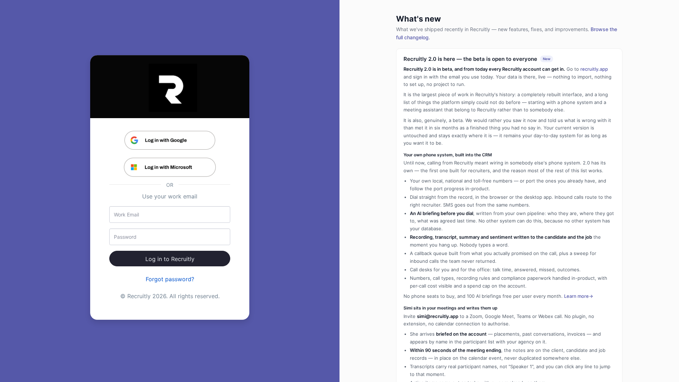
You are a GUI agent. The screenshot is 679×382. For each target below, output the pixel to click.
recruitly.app (594, 69)
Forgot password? (170, 279)
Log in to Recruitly (170, 258)
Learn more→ (578, 296)
